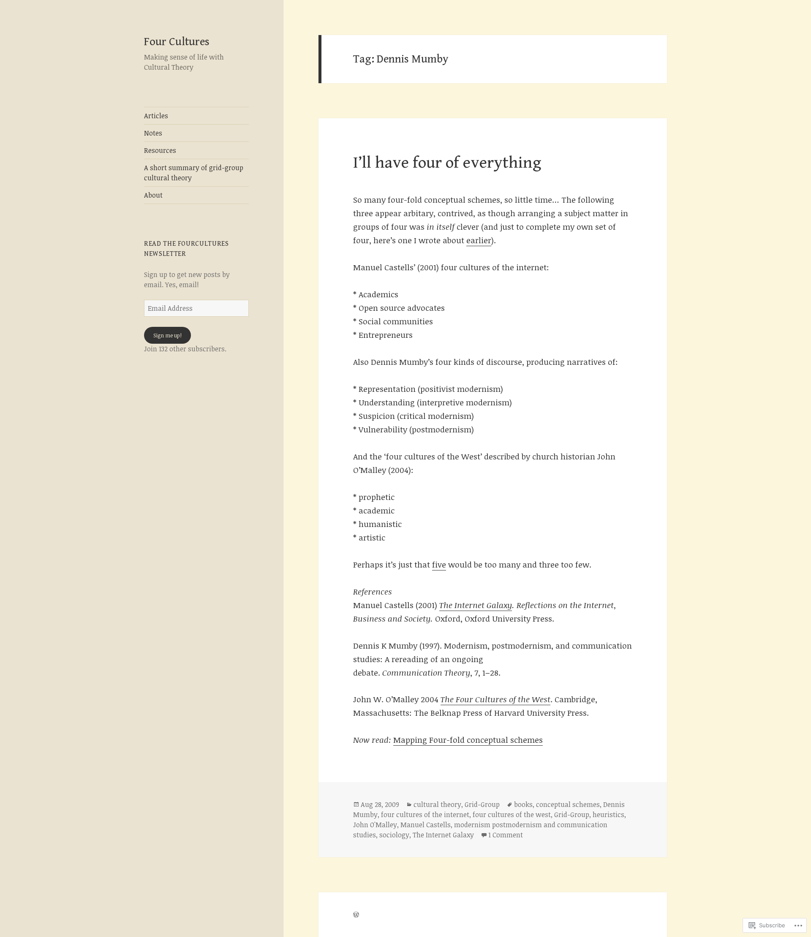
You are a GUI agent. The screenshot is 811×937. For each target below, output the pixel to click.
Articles (156, 115)
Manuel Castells (425, 824)
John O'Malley (375, 824)
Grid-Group (482, 804)
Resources (160, 150)
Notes (153, 133)
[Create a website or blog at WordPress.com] (356, 915)
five (439, 564)
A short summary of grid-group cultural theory (193, 172)
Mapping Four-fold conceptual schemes (468, 739)
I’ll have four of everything (447, 162)
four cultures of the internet (425, 814)
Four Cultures (177, 42)
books (523, 804)
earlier (478, 240)
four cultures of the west (512, 814)
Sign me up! (167, 335)
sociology (394, 834)
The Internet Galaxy (475, 605)
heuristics (608, 814)
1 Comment (505, 834)
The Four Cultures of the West (495, 699)
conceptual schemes (568, 804)
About (153, 195)
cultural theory (437, 804)
